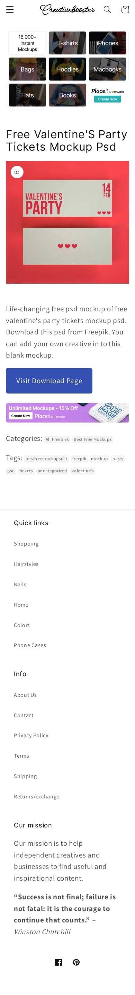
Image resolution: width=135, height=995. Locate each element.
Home (21, 604)
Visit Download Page (49, 380)
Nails (20, 584)
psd (11, 471)
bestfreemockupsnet (46, 459)
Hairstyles (26, 564)
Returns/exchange (37, 796)
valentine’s (83, 471)
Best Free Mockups (93, 439)
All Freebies (57, 439)
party (117, 459)
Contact (24, 715)
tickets (26, 471)
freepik (79, 459)
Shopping (26, 543)
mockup (99, 459)
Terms (21, 755)
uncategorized (52, 471)
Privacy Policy (31, 735)
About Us (25, 695)
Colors (22, 625)
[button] (10, 9)
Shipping (25, 776)
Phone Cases (30, 645)
